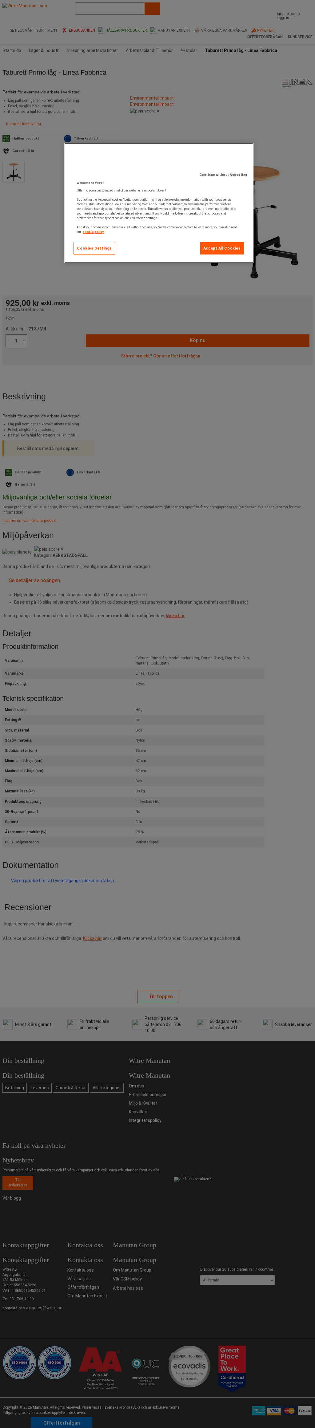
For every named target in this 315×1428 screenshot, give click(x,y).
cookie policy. (93, 232)
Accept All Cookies (222, 248)
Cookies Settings (94, 248)
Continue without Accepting (223, 174)
